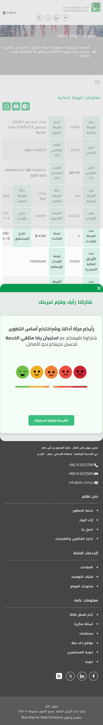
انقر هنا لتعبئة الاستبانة (51, 420)
